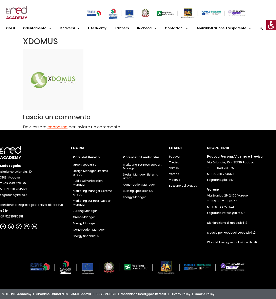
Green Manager (84, 217)
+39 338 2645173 (15, 189)
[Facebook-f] (3, 226)
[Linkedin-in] (34, 226)
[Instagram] (11, 226)
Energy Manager (84, 223)
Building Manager (85, 211)
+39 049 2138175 (14, 183)
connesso (57, 127)
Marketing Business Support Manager (92, 202)
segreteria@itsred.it (13, 195)
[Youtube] (26, 226)
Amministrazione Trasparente (221, 28)
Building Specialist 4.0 (138, 191)
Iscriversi (67, 28)
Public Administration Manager (88, 182)
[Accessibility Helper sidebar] (271, 25)
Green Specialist (84, 165)
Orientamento (34, 28)
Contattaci (174, 28)
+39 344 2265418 (224, 207)
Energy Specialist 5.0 (87, 236)
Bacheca (144, 28)
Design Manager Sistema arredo (90, 173)
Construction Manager (89, 230)
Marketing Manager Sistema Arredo (93, 193)
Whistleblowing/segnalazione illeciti (232, 242)
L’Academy (97, 28)
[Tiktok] (19, 226)
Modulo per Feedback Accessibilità (231, 233)
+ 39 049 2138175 (222, 168)
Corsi (10, 28)
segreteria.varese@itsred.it (226, 213)
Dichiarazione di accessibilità (227, 223)
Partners (122, 28)
